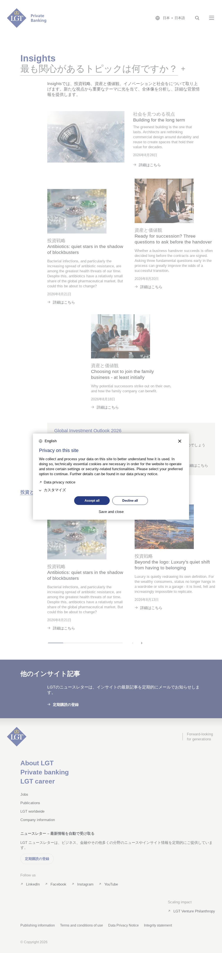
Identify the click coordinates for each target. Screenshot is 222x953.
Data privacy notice (59, 481)
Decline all (130, 500)
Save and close (111, 512)
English (51, 441)
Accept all (92, 500)
